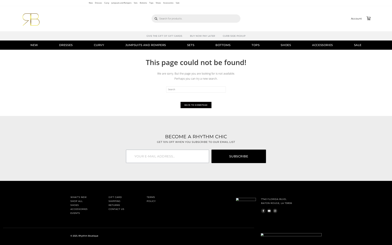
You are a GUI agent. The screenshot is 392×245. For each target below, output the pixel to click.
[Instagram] (275, 211)
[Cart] (369, 18)
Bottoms (143, 3)
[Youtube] (269, 211)
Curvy (106, 3)
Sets (136, 3)
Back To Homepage (196, 105)
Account (356, 18)
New (91, 3)
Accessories (168, 3)
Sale (177, 3)
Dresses (98, 3)
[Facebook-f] (263, 211)
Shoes (158, 3)
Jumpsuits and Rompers (121, 3)
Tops (151, 3)
